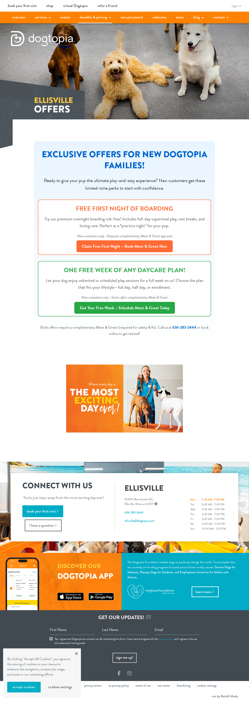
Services (41, 17)
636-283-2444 (184, 327)
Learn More (204, 592)
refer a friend (107, 6)
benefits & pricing (93, 17)
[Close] (76, 653)
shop (49, 6)
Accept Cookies (24, 687)
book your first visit (22, 6)
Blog (196, 17)
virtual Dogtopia (75, 6)
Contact (219, 17)
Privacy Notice (93, 685)
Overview (18, 17)
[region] (42, 673)
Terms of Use (143, 685)
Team (180, 17)
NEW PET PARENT (131, 17)
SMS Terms (164, 685)
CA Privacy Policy (118, 685)
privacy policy (165, 639)
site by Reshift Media (225, 696)
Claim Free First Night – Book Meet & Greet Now (124, 246)
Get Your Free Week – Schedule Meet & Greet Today (124, 308)
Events (65, 17)
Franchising (183, 685)
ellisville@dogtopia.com (139, 521)
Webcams (159, 17)
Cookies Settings (60, 687)
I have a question (41, 525)
